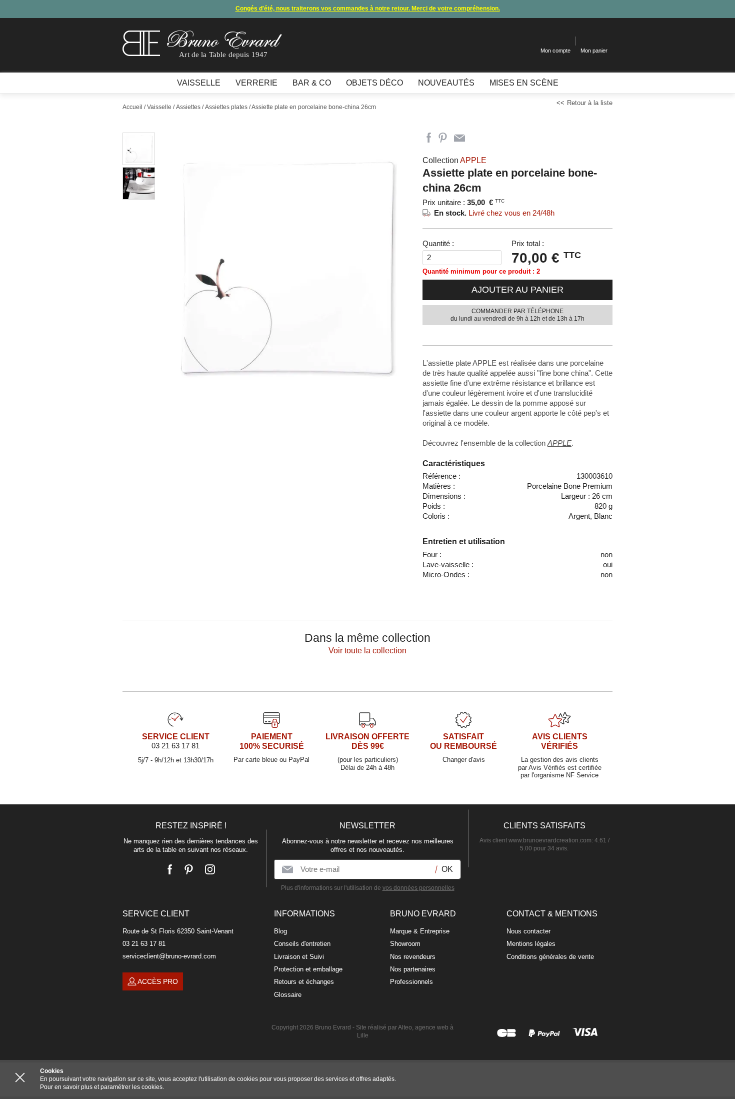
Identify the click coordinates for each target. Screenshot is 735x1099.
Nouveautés (446, 83)
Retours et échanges (304, 981)
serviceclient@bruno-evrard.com (169, 956)
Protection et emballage (308, 969)
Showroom (405, 943)
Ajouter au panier (518, 290)
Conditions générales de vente (550, 956)
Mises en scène (524, 83)
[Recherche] (525, 41)
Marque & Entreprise (420, 931)
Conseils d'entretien (302, 943)
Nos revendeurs (413, 956)
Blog (280, 931)
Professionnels (411, 981)
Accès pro (158, 981)
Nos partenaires (413, 969)
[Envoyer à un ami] (459, 138)
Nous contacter (528, 931)
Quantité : (438, 243)
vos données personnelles (418, 887)
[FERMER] (20, 1077)
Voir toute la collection (367, 650)
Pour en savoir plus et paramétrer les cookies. (102, 1086)
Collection (454, 160)
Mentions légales (531, 943)
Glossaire (288, 994)
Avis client (536, 840)
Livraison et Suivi (299, 956)
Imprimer (477, 138)
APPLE (560, 443)
